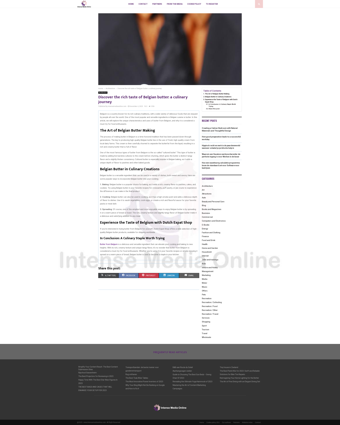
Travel (204, 333)
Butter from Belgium (109, 244)
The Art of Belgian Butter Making (217, 94)
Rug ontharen (131, 374)
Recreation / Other (210, 310)
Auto (204, 198)
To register (212, 4)
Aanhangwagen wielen (182, 371)
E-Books (205, 225)
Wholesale (206, 337)
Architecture (103, 92)
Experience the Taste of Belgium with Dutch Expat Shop (221, 100)
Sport (204, 326)
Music (204, 287)
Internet (205, 256)
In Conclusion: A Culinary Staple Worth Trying (222, 105)
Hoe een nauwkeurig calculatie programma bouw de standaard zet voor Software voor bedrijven (221, 165)
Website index (247, 422)
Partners (157, 4)
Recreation (206, 298)
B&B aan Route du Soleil (183, 367)
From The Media (174, 4)
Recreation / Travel (210, 314)
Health (204, 244)
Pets (204, 295)
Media (204, 279)
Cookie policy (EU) (213, 422)
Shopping (206, 322)
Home (131, 4)
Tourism (205, 330)
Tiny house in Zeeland (229, 367)
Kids (204, 264)
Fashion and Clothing (211, 233)
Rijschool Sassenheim (87, 373)
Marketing (206, 275)
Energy (205, 229)
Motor (204, 283)
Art (203, 190)
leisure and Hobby (210, 267)
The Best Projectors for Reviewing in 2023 (95, 376)
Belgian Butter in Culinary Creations (218, 97)
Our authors (226, 422)
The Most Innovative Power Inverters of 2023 (144, 381)
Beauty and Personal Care (213, 202)
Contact (143, 4)
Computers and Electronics (214, 221)
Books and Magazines (211, 209)
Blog (204, 205)
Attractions (206, 194)
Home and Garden (210, 248)
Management (207, 271)
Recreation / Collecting (212, 302)
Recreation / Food (210, 306)
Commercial (207, 217)
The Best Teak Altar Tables (137, 378)
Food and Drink (208, 240)
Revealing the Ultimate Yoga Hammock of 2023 (192, 381)
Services (206, 318)
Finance (205, 236)
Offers (204, 291)
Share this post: (214, 109)
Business (206, 213)
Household (207, 252)
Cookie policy (194, 4)
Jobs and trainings (210, 260)
